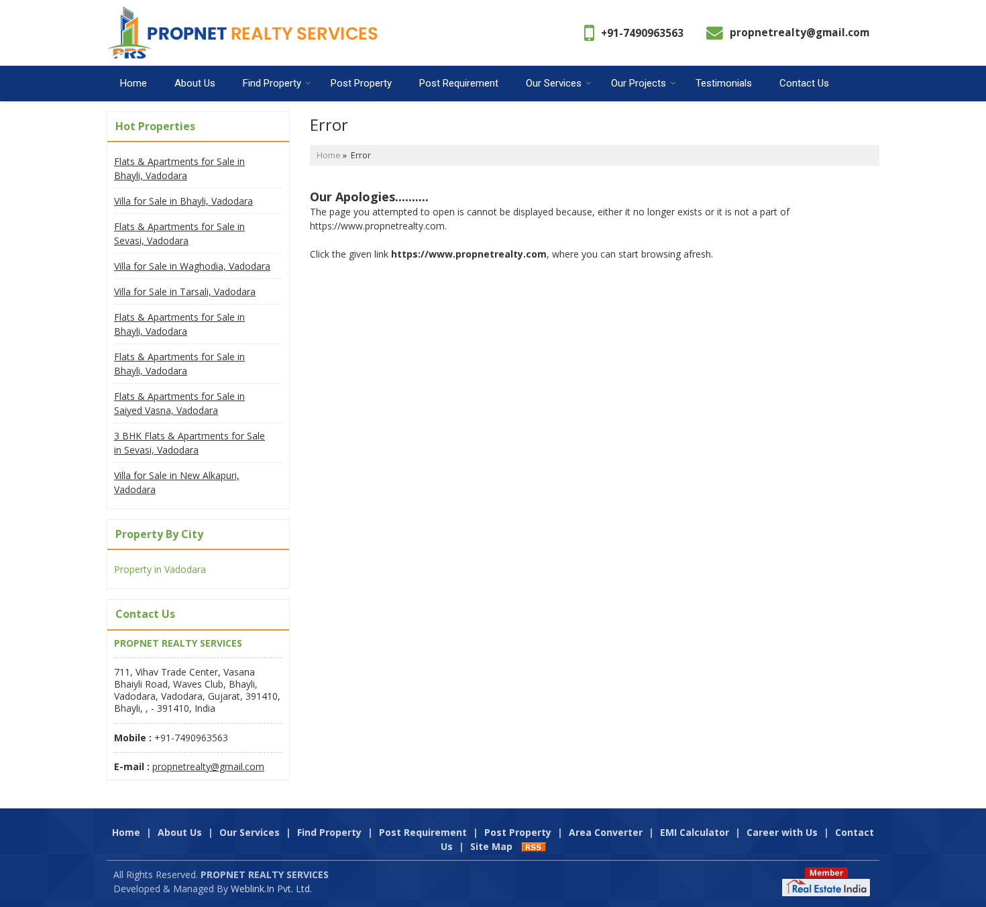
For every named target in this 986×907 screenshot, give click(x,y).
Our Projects (638, 83)
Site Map (491, 846)
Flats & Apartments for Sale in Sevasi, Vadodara (179, 233)
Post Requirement (458, 83)
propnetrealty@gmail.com (799, 32)
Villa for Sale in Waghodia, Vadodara (192, 266)
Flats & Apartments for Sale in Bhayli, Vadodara (179, 168)
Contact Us (804, 83)
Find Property (272, 83)
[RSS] (534, 846)
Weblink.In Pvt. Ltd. (271, 888)
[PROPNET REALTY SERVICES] (242, 33)
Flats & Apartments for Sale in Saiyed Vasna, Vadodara (179, 403)
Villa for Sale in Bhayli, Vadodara (183, 201)
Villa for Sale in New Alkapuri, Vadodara (176, 482)
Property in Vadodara (160, 569)
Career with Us (782, 832)
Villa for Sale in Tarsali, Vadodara (185, 291)
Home (133, 83)
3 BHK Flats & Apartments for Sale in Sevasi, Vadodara (189, 442)
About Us (194, 83)
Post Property (361, 83)
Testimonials (724, 83)
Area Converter (606, 832)
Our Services (554, 83)
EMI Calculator (694, 832)
